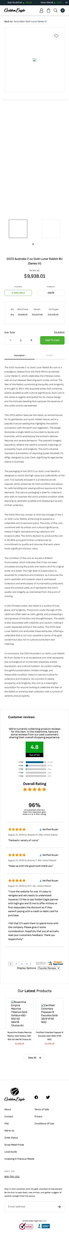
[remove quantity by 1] (10, 340)
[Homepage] (14, 10)
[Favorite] (56, 36)
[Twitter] (49, 1097)
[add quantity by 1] (31, 340)
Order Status (11, 1137)
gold (36, 1189)
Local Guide (10, 1151)
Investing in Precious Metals (19, 1158)
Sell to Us (9, 1130)
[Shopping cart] (48, 10)
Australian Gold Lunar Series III (30, 21)
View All (32, 1057)
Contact (8, 1116)
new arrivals (34, 1192)
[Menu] (63, 10)
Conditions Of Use (44, 1123)
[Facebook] (38, 1097)
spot (20, 1192)
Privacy (38, 1116)
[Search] (55, 10)
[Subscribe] (59, 1206)
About (7, 1109)
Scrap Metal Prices (14, 1144)
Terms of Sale (41, 1109)
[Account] (41, 10)
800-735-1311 (11, 1176)
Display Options (26, 968)
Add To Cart (52, 340)
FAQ (6, 1123)
